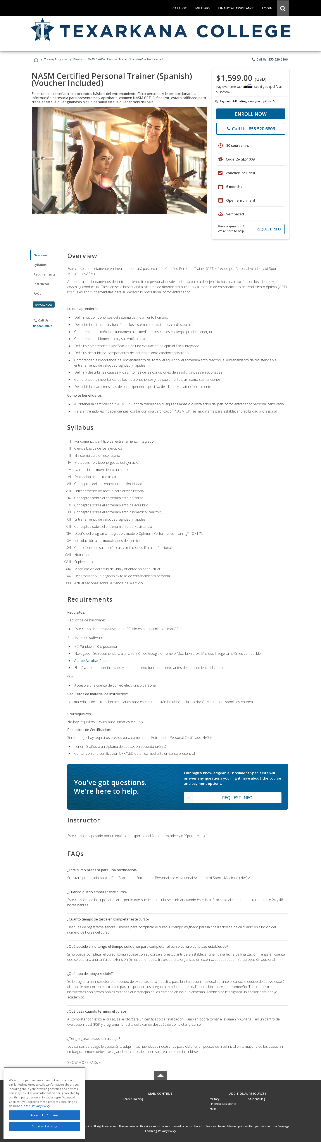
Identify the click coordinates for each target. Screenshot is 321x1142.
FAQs (37, 293)
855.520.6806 (42, 326)
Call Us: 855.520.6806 (269, 59)
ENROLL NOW (251, 114)
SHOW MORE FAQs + (84, 1062)
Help (213, 1108)
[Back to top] (160, 1092)
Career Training (133, 1099)
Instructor (42, 284)
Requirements (44, 274)
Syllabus (40, 265)
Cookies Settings (44, 1126)
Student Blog (256, 1099)
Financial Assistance (223, 1104)
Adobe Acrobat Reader (92, 660)
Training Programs (55, 59)
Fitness (77, 59)
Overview (40, 255)
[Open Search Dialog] (283, 8)
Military (214, 1099)
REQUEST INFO (269, 229)
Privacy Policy (167, 1131)
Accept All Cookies (44, 1115)
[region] (44, 1103)
